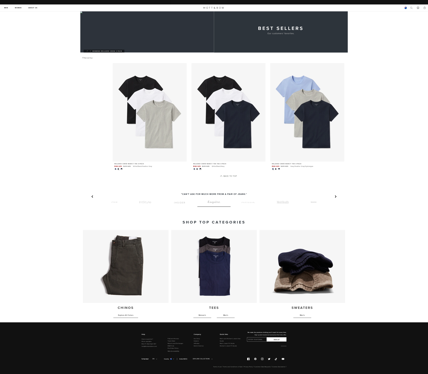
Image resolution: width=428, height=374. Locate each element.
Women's (202, 315)
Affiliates (197, 343)
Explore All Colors (126, 315)
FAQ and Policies (173, 339)
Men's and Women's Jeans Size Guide (230, 340)
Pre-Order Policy (173, 348)
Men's (225, 315)
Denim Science (199, 346)
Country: (166, 359)
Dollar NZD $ (183, 359)
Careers (196, 341)
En (153, 359)
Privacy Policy (248, 367)
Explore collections (201, 359)
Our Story (197, 339)
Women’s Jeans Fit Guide (228, 346)
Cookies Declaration (278, 367)
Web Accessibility (173, 351)
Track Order (171, 341)
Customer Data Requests (262, 367)
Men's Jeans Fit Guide (227, 343)
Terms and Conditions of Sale (233, 367)
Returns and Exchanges (175, 343)
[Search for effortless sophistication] (411, 7)
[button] (92, 197)
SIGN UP (277, 339)
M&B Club (171, 346)
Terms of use (217, 367)
